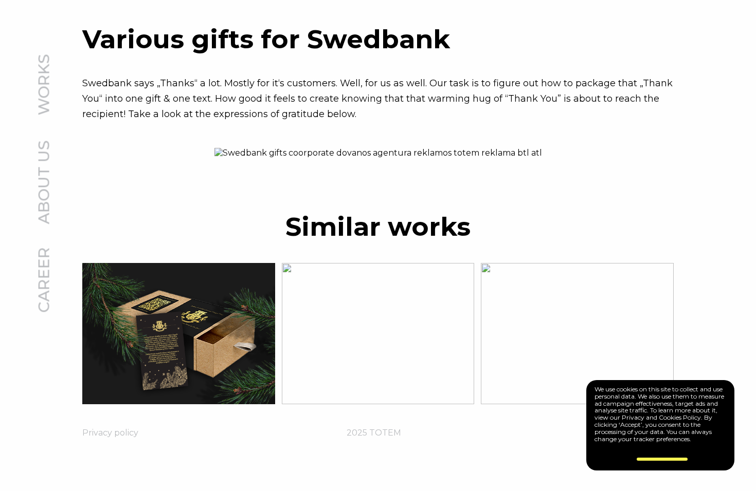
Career (44, 280)
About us (44, 182)
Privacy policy (110, 433)
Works (44, 85)
